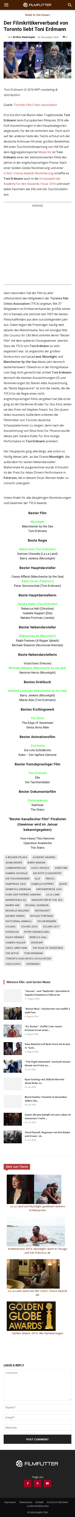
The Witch (12, 953)
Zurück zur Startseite (57, 1502)
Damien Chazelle (17, 873)
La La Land (53, 894)
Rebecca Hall (38, 937)
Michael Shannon (37, 905)
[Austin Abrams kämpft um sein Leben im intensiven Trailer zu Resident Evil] (13, 1119)
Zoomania (33, 963)
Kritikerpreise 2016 (49, 889)
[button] (6, 5)
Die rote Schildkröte (47, 873)
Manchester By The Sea (47, 899)
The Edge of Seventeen (48, 947)
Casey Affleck (40, 867)
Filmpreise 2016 (16, 883)
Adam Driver (14, 862)
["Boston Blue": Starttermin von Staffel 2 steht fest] (13, 1013)
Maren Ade (13, 905)
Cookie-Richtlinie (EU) (37, 1506)
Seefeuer (37, 942)
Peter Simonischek (36, 931)
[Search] (70, 5)
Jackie (63, 883)
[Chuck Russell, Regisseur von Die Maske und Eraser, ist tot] (13, 1136)
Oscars (11, 926)
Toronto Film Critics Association (35, 105)
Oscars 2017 (51, 926)
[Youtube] (47, 1483)
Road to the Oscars (37, 15)
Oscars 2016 (29, 926)
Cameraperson (16, 867)
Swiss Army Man (16, 947)
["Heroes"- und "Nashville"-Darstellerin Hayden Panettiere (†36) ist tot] (13, 995)
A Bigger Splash (16, 857)
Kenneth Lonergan (18, 889)
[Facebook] (27, 1483)
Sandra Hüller (15, 942)
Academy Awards (44, 857)
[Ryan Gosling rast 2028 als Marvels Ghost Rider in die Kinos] (13, 1083)
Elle (37, 878)
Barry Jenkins (37, 862)
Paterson (12, 931)
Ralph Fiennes (15, 937)
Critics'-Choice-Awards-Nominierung (29, 173)
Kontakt (39, 1502)
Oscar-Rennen (46, 921)
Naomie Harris (15, 915)
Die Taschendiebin (17, 878)
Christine (61, 867)
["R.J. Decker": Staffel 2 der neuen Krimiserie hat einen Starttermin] (13, 1031)
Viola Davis (13, 963)
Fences (50, 878)
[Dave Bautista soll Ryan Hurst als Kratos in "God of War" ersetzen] (13, 1048)
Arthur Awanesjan (24, 37)
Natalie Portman (41, 915)
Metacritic (45, 152)
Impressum (10, 1502)
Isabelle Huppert (42, 883)
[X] (37, 1483)
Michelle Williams (17, 910)
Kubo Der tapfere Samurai (23, 894)
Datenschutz (25, 1502)
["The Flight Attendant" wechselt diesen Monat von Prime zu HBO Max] (13, 1066)
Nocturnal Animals (19, 921)
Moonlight (42, 910)
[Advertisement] (37, 246)
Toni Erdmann (33, 953)
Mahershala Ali (16, 899)
